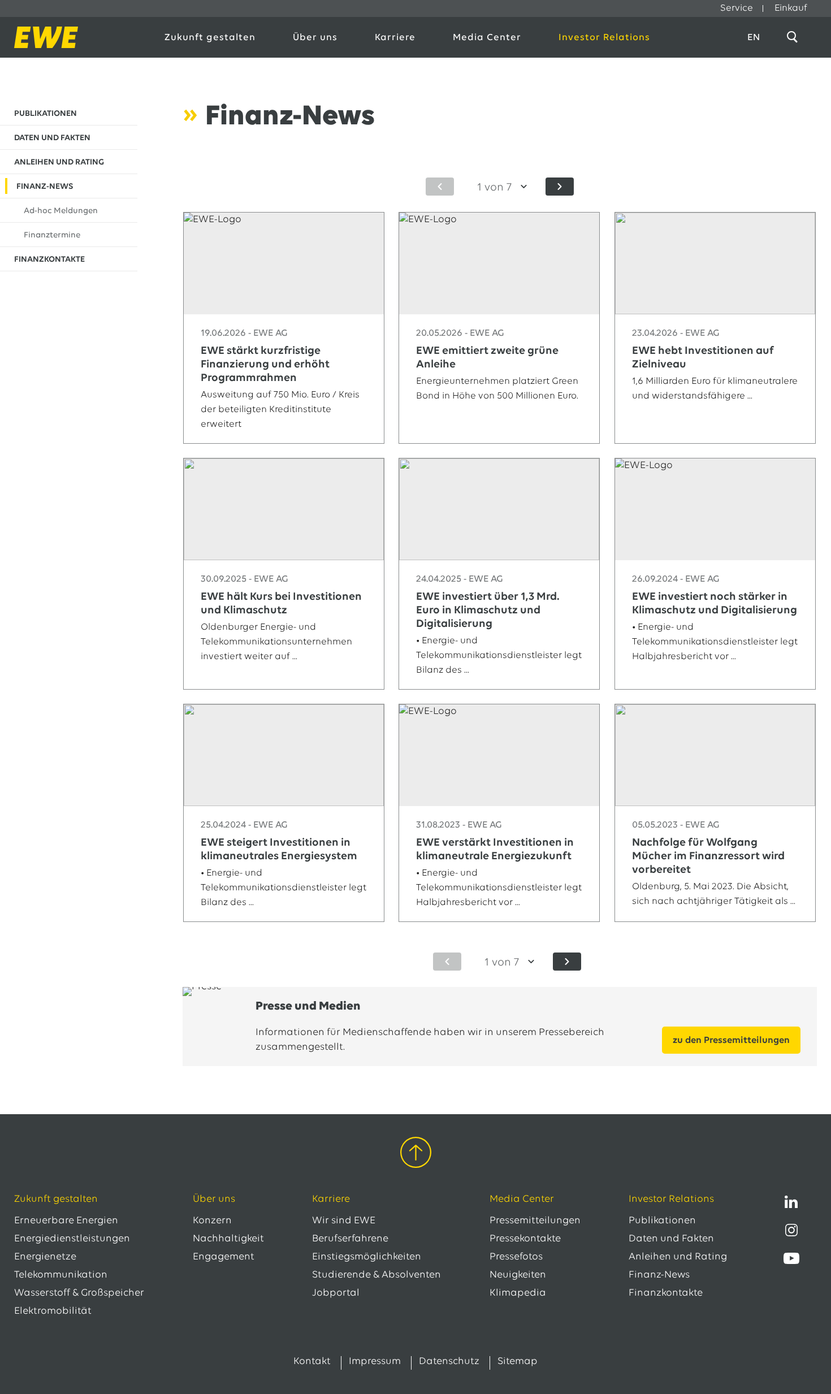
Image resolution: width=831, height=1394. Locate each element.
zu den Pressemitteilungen (731, 1040)
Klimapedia (518, 1293)
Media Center (487, 37)
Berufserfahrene (350, 1239)
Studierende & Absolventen (376, 1275)
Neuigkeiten (518, 1275)
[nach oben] (415, 1154)
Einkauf (790, 8)
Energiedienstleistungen (72, 1239)
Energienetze (45, 1257)
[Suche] (794, 37)
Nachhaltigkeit (228, 1239)
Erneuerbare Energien (66, 1221)
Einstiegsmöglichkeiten (366, 1257)
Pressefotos (516, 1257)
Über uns (315, 37)
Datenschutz (449, 1362)
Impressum (375, 1362)
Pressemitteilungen (535, 1221)
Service (736, 8)
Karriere (395, 37)
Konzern (212, 1221)
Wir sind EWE (343, 1221)
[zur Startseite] (77, 37)
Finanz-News (659, 1275)
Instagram (791, 1230)
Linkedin (791, 1201)
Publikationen (662, 1221)
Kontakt (312, 1362)
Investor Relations (604, 37)
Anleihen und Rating (678, 1257)
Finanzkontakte (666, 1293)
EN (753, 37)
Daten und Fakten (671, 1239)
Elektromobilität (53, 1311)
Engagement (223, 1257)
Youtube (791, 1258)
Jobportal (336, 1293)
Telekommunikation (60, 1275)
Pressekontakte (525, 1239)
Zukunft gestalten (210, 37)
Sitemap (517, 1362)
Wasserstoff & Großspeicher (79, 1293)
